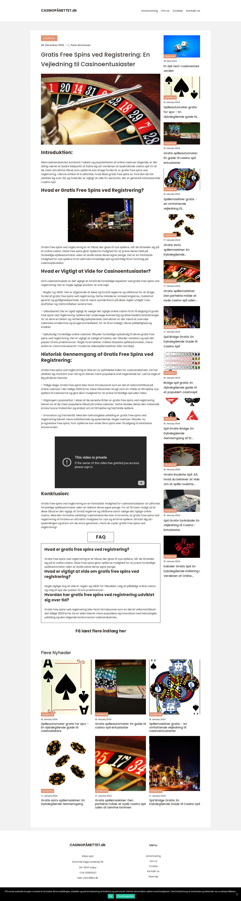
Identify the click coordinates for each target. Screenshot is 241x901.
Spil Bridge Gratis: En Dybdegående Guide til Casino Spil (180, 341)
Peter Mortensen (80, 45)
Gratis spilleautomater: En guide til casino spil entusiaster (181, 158)
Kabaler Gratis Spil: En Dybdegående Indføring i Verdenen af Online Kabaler (182, 571)
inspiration (170, 56)
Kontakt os (193, 11)
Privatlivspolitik (125, 896)
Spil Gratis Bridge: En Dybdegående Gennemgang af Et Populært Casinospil (179, 433)
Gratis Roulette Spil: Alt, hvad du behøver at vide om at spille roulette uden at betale (182, 479)
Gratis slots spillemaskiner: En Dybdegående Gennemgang (176, 250)
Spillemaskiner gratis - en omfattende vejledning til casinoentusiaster (180, 204)
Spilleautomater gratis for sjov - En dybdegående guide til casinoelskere (180, 112)
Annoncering (149, 11)
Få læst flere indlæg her (100, 631)
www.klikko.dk (90, 877)
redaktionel (49, 38)
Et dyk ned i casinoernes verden (181, 68)
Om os (165, 11)
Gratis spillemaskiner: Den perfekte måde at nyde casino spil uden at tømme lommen (182, 296)
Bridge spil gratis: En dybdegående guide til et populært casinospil (180, 387)
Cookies (178, 11)
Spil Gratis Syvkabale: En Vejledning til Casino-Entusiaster (181, 525)
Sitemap (153, 876)
